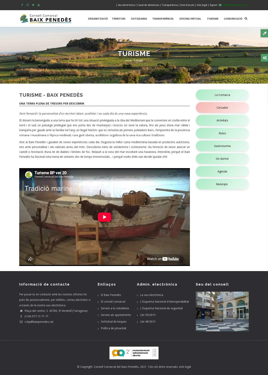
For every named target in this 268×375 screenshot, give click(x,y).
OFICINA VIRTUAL (190, 18)
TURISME (212, 18)
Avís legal (185, 367)
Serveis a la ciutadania (115, 308)
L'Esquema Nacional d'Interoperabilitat (164, 301)
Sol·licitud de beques (114, 321)
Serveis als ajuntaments (116, 315)
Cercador (222, 107)
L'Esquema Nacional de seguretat (161, 308)
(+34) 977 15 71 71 (36, 316)
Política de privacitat (113, 328)
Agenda (222, 171)
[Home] (45, 16)
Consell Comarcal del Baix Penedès (116, 367)
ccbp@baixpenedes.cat (38, 322)
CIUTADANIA (139, 18)
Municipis (222, 184)
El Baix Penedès (111, 295)
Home (128, 60)
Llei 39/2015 (148, 315)
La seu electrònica (151, 295)
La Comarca (222, 95)
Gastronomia (222, 146)
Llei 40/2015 (148, 321)
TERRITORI (118, 18)
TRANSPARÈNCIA (162, 18)
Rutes (222, 133)
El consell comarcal (113, 301)
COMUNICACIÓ (233, 18)
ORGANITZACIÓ (98, 18)
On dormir (222, 158)
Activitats (222, 120)
